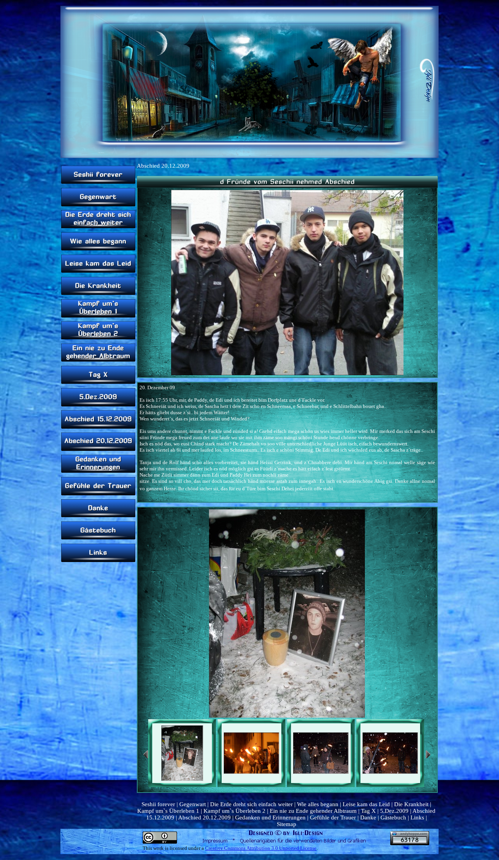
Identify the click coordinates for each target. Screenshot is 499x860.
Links (417, 817)
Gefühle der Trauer (333, 817)
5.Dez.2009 (394, 811)
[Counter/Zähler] (409, 843)
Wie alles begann (317, 804)
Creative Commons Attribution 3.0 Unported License (261, 848)
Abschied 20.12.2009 (204, 817)
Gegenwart (192, 804)
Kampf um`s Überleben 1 (168, 811)
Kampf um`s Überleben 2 (234, 811)
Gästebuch (393, 817)
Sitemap (286, 824)
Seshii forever (158, 804)
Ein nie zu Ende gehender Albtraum (313, 811)
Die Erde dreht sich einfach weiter (251, 804)
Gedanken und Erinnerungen (270, 817)
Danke (368, 817)
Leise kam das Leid (366, 804)
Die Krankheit (411, 804)
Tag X (368, 811)
